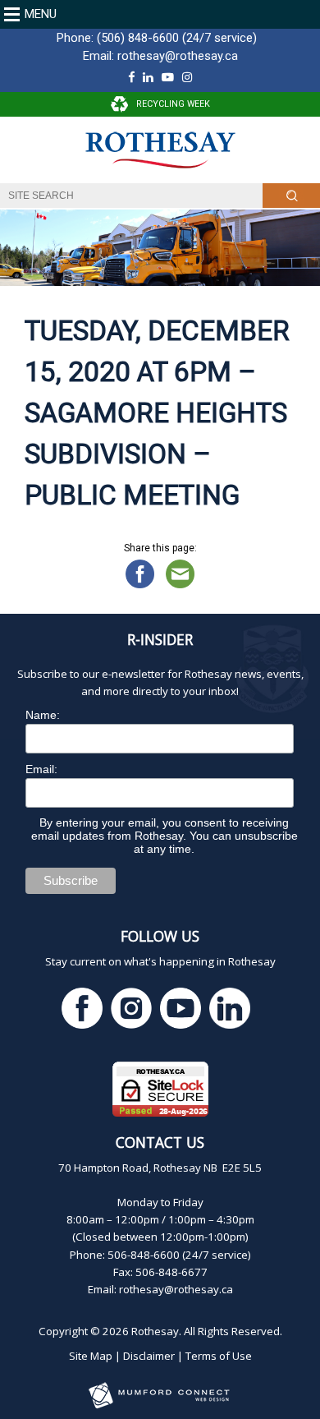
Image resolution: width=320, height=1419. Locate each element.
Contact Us (160, 1142)
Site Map (90, 1355)
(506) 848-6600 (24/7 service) (177, 37)
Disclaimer (149, 1355)
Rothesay (155, 1331)
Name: (42, 714)
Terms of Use (218, 1355)
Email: (41, 769)
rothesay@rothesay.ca (177, 55)
